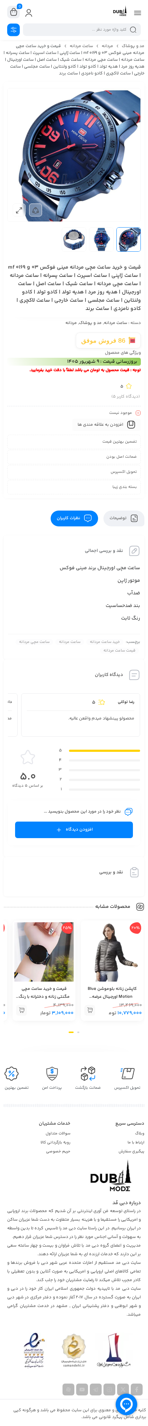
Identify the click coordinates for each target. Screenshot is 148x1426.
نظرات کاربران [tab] (69, 518)
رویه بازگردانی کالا (55, 1142)
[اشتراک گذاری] (35, 210)
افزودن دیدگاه (79, 829)
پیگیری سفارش (131, 1151)
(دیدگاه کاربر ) (125, 396)
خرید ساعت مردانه (105, 642)
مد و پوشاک (133, 46)
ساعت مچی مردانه (34, 642)
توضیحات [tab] (119, 518)
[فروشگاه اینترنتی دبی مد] (120, 12)
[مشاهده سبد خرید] (13, 12)
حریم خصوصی (58, 1151)
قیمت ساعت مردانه (119, 651)
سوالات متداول (58, 1133)
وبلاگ (139, 1133)
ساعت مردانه (81, 46)
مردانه (107, 46)
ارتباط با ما (136, 1142)
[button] (89, 1010)
